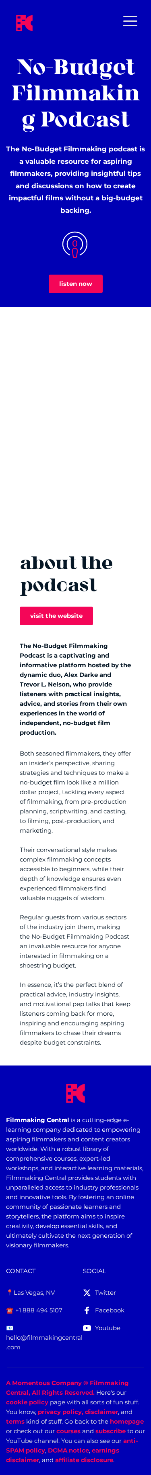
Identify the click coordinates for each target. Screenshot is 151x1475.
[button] (130, 21)
